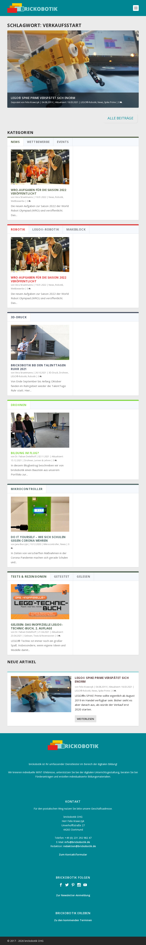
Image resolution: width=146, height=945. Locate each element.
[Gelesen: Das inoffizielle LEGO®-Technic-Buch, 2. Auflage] (40, 601)
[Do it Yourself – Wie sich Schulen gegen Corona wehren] (40, 514)
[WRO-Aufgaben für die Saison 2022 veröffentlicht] (40, 167)
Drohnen (63, 372)
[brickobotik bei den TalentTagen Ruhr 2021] (40, 342)
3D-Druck (53, 372)
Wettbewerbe (18, 201)
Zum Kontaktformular (73, 854)
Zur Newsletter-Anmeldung (73, 895)
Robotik (59, 197)
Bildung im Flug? (25, 453)
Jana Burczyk (21, 544)
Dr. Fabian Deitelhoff (25, 456)
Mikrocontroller (51, 544)
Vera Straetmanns (24, 197)
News (100, 102)
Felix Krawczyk (32, 102)
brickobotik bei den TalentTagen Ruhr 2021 (38, 367)
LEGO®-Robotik (89, 102)
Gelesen (28, 635)
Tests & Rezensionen (43, 635)
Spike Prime (110, 102)
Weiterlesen (85, 719)
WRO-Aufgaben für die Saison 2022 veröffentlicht (38, 192)
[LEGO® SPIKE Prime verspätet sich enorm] (41, 694)
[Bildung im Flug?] (40, 430)
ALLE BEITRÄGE (120, 118)
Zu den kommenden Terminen (73, 920)
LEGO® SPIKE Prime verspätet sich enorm (43, 98)
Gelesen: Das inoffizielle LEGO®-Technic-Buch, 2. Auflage (37, 626)
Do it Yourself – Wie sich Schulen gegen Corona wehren (38, 539)
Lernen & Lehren (42, 460)
